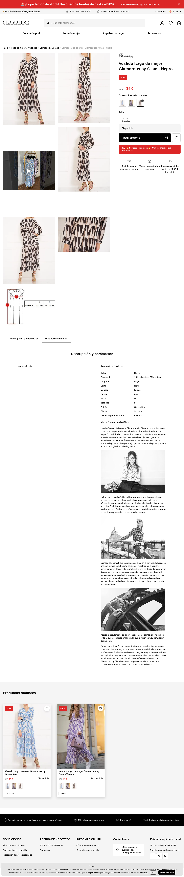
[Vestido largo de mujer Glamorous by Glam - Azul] (8, 786)
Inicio (5, 47)
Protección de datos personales (17, 854)
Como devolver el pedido (87, 850)
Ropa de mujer (18, 47)
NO (153, 872)
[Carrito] (179, 23)
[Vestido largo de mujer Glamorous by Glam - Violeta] (14, 786)
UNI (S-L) (10, 793)
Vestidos (32, 47)
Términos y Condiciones (14, 845)
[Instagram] (165, 856)
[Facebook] (153, 856)
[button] (179, 4)
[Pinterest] (159, 856)
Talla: (121, 112)
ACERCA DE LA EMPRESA (51, 845)
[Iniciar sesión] (162, 23)
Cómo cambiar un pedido (87, 845)
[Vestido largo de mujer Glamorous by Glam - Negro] (20, 786)
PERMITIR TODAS (167, 872)
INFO (146, 872)
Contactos (160, 11)
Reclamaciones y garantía (15, 850)
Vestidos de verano (49, 47)
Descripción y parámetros (24, 338)
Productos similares (56, 338)
